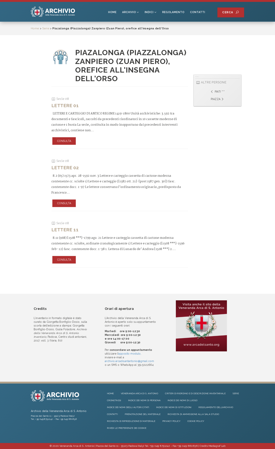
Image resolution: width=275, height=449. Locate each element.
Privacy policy (171, 421)
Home (112, 12)
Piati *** (219, 91)
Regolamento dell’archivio (215, 407)
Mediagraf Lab (217, 446)
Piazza (216, 99)
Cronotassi (114, 400)
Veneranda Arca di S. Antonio (139, 393)
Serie (45, 28)
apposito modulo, (129, 353)
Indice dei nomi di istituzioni (174, 407)
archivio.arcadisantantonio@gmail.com (129, 361)
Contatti (197, 12)
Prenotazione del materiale (143, 414)
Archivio (129, 12)
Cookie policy (195, 421)
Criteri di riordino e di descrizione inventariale (195, 393)
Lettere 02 (65, 167)
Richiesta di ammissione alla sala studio (193, 414)
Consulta (64, 141)
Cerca (228, 12)
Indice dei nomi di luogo (183, 400)
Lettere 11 (64, 229)
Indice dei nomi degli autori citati (128, 407)
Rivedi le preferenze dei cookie (126, 428)
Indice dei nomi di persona (144, 400)
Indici (149, 12)
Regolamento (173, 12)
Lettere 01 (65, 105)
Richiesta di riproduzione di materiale (131, 421)
